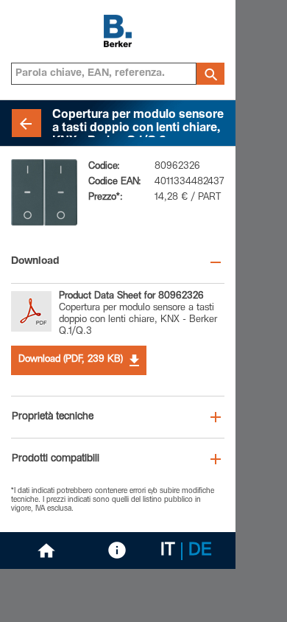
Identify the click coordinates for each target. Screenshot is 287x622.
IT (167, 551)
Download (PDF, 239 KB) (70, 360)
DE (200, 551)
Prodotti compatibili (55, 459)
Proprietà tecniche (52, 417)
